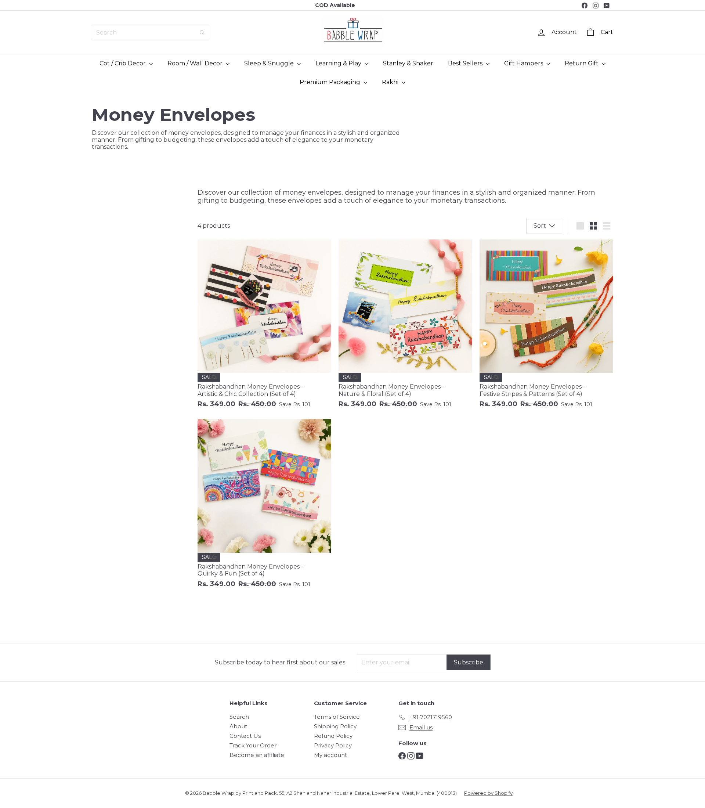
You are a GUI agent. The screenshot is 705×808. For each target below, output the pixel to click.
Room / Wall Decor (195, 63)
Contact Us (245, 735)
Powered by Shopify (488, 793)
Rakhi (391, 82)
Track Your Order (252, 745)
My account (330, 754)
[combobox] (150, 32)
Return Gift (582, 63)
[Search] (202, 32)
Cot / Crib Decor (123, 63)
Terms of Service (337, 716)
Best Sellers (466, 63)
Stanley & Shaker (408, 63)
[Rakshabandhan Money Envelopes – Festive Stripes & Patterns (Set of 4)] (546, 327)
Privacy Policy (333, 745)
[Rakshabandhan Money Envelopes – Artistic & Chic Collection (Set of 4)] (264, 327)
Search (239, 716)
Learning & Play (339, 63)
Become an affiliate (256, 754)
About (238, 726)
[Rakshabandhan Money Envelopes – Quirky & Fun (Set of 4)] (264, 507)
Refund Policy (333, 735)
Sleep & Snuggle (269, 63)
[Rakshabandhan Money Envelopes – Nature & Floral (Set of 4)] (405, 327)
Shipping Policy (335, 726)
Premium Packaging (331, 82)
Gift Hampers (524, 63)
